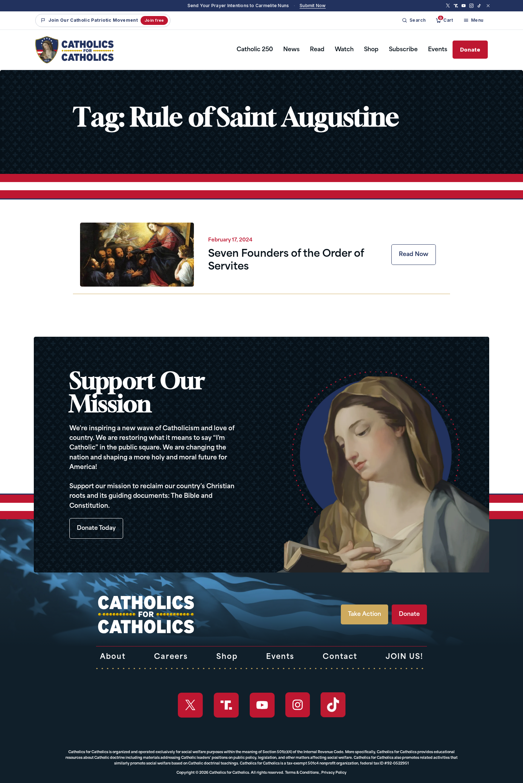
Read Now (413, 254)
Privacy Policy (334, 773)
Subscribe (403, 50)
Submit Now (313, 5)
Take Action (364, 614)
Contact (340, 657)
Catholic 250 (255, 50)
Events (437, 50)
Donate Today (96, 528)
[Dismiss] (488, 6)
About (113, 657)
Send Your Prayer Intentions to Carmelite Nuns (238, 5)
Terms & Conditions (302, 773)
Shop (371, 50)
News (291, 50)
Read (317, 50)
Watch (344, 50)
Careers (171, 657)
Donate (470, 49)
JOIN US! (404, 657)
